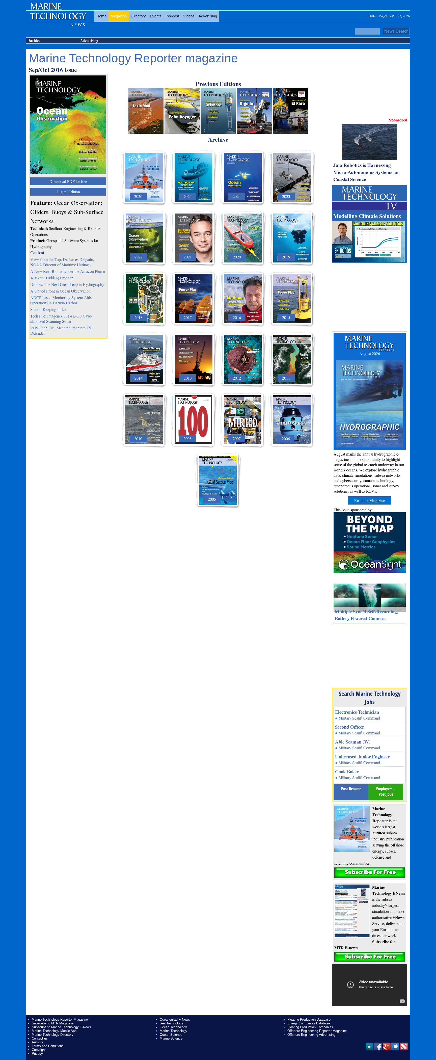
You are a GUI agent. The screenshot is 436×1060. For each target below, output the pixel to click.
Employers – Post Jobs (385, 791)
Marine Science (171, 1038)
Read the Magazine (369, 500)
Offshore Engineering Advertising (311, 1035)
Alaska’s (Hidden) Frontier (51, 277)
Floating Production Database (309, 1019)
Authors (37, 1042)
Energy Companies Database (308, 1023)
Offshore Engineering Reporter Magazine (317, 1031)
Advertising (208, 16)
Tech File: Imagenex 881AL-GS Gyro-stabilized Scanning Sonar (61, 318)
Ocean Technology (173, 1027)
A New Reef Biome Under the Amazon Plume (67, 271)
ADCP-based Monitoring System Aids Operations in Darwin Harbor (61, 300)
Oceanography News (175, 1019)
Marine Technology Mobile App (54, 1031)
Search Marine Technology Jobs (370, 698)
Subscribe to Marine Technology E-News (61, 1027)
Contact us (40, 1038)
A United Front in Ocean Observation (60, 291)
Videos (189, 16)
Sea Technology (171, 1023)
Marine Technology (173, 1031)
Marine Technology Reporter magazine (133, 58)
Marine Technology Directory (52, 1035)
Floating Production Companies (310, 1027)
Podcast (172, 16)
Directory (138, 16)
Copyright (39, 1050)
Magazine (119, 16)
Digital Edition (68, 191)
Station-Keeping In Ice (48, 309)
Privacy (37, 1053)
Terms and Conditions (48, 1046)
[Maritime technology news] (58, 19)
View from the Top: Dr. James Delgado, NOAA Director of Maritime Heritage (62, 262)
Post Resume (351, 788)
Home (101, 16)
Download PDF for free (68, 181)
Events (155, 16)
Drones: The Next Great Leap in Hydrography (67, 284)
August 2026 (369, 353)
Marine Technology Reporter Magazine (60, 1019)
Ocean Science (171, 1035)
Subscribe (369, 872)
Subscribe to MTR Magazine (52, 1023)
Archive (34, 40)
